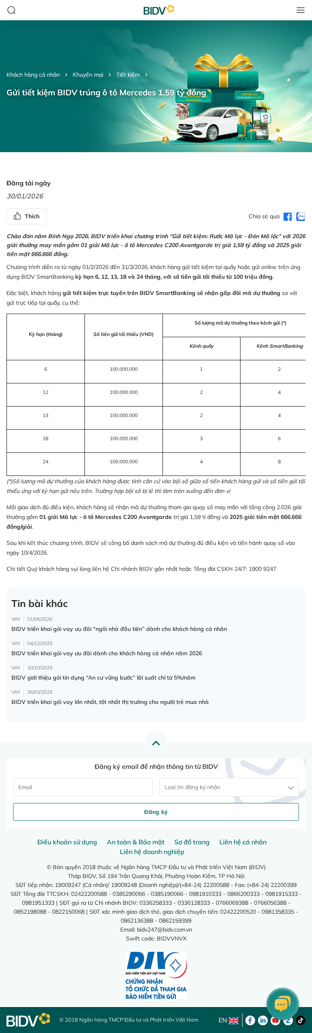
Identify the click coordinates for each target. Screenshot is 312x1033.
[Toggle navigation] (301, 10)
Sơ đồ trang (192, 842)
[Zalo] (288, 1020)
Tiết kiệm (128, 74)
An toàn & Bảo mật (136, 842)
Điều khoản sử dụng (67, 842)
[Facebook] (250, 1020)
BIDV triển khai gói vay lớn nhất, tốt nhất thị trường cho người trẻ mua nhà (110, 702)
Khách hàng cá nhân (33, 74)
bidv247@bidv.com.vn (164, 929)
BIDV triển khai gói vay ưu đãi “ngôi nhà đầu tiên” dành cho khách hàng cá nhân (119, 629)
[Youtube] (275, 1020)
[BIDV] (28, 1020)
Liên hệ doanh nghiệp (152, 852)
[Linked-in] (263, 1020)
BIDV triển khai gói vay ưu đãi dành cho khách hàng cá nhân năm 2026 (106, 653)
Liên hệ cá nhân (242, 842)
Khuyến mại (88, 74)
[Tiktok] (301, 1020)
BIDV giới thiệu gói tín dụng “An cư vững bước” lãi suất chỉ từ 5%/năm (103, 677)
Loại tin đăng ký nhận (192, 787)
